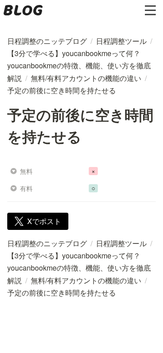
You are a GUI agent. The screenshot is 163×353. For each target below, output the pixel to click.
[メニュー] (150, 10)
